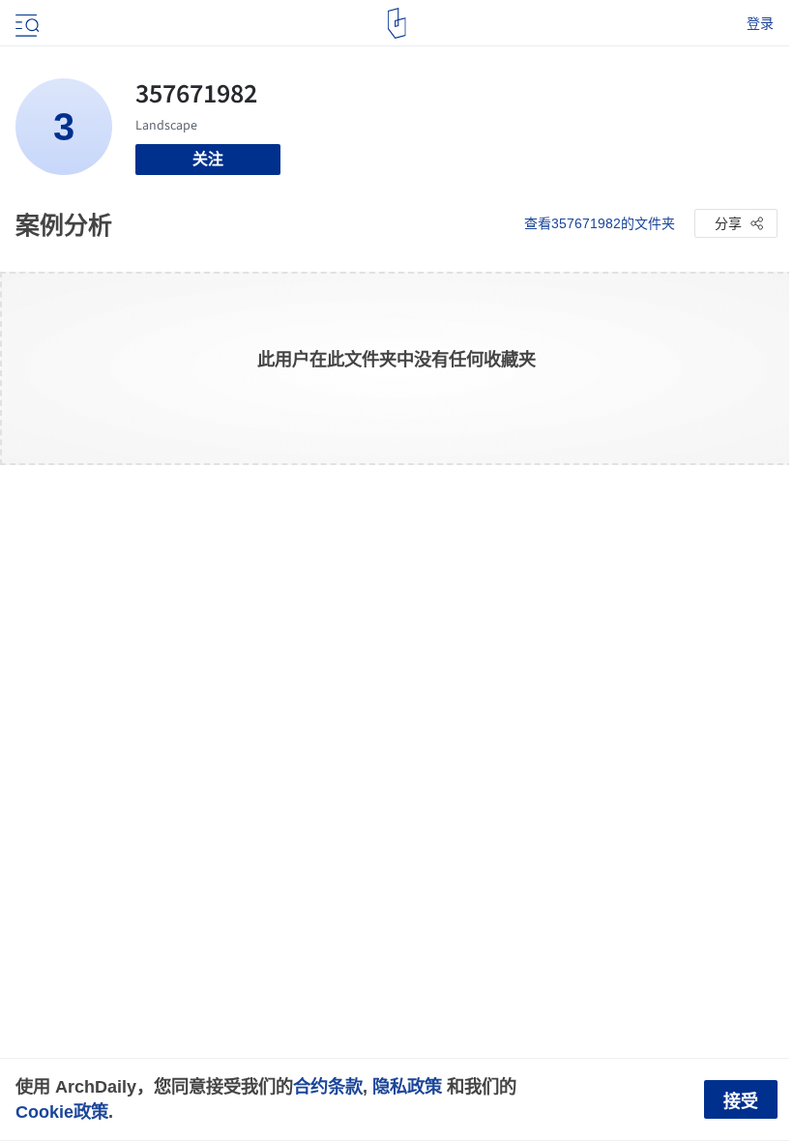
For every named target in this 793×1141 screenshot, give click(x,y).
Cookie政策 (61, 1111)
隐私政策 (407, 1086)
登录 (760, 23)
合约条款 (328, 1086)
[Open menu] (25, 23)
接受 (740, 1101)
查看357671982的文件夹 (599, 223)
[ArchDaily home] (397, 23)
